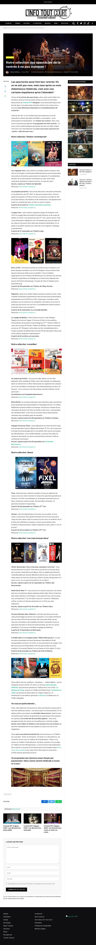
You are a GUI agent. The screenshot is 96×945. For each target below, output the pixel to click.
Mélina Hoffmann (15, 72)
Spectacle (64, 23)
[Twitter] (5, 91)
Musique (48, 23)
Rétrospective (7, 935)
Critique (5, 920)
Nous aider (48, 2)
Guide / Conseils (8, 926)
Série (56, 23)
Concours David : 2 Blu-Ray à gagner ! (86, 171)
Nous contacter (39, 917)
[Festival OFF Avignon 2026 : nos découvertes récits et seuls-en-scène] (53, 818)
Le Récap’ (9, 23)
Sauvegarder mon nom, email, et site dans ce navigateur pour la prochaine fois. (31, 883)
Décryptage (6, 923)
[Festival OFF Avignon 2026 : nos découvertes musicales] (33, 818)
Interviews (6, 929)
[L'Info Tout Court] (48, 12)
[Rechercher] (73, 23)
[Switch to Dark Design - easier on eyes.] (92, 23)
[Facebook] (5, 86)
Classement (6, 917)
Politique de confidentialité (43, 926)
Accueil (5, 28)
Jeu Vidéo (26, 23)
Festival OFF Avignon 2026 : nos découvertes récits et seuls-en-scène (52, 829)
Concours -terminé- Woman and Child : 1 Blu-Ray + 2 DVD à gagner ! (86, 182)
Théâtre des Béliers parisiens (39, 205)
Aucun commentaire (38, 72)
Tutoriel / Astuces (8, 938)
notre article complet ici (27, 187)
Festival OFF (27, 103)
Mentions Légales (40, 929)
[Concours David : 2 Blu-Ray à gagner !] (73, 172)
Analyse (5, 913)
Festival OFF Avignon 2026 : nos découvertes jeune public (12, 828)
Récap (5, 932)
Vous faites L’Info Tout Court (43, 920)
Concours (72, 164)
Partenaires (38, 923)
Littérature (37, 23)
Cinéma (17, 23)
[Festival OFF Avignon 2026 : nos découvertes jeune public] (12, 818)
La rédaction (38, 913)
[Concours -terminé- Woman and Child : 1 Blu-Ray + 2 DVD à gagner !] (73, 182)
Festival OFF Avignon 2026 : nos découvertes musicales (32, 828)
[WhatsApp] (5, 96)
